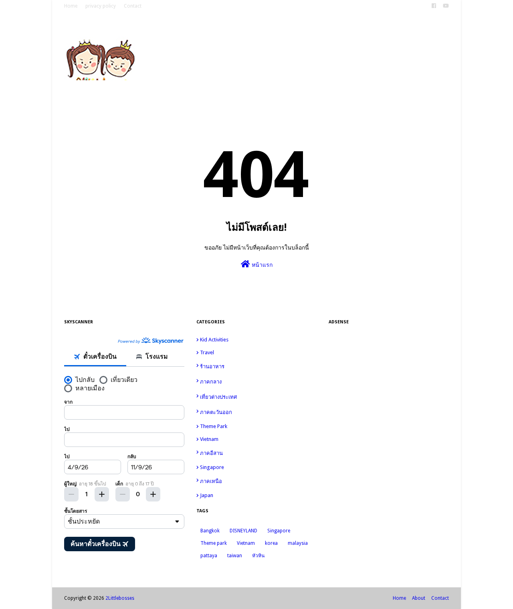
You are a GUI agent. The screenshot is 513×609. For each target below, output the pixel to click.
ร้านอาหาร (258, 367)
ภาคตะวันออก (258, 411)
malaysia (298, 543)
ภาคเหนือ (258, 480)
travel (258, 352)
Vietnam (258, 439)
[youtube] (445, 6)
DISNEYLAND (243, 531)
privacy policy (100, 6)
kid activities (258, 340)
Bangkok (210, 531)
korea (271, 543)
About (418, 598)
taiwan (234, 555)
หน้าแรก (261, 265)
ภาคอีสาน (258, 452)
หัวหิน (258, 555)
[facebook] (434, 6)
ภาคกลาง (258, 381)
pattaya (208, 555)
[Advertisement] (389, 457)
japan (257, 495)
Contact (132, 6)
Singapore (258, 467)
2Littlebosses (119, 598)
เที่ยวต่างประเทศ (258, 396)
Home (70, 6)
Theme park (258, 426)
